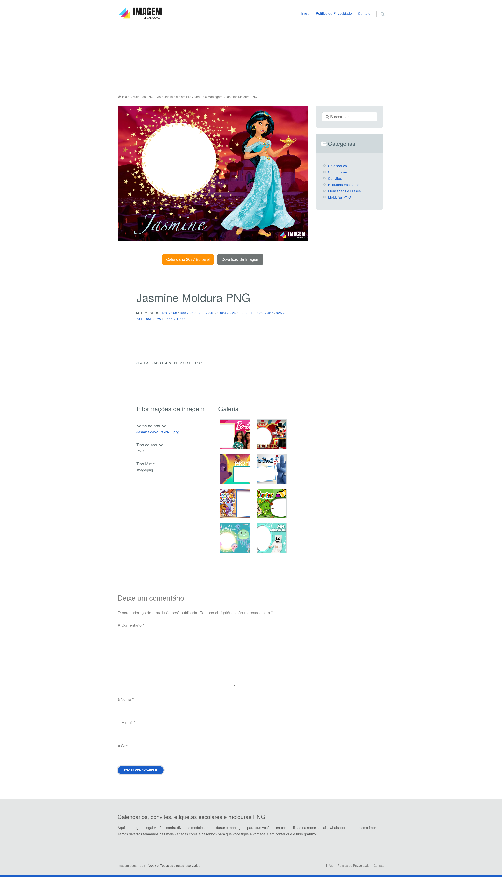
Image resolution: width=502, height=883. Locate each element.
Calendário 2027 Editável (188, 259)
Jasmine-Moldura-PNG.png (157, 431)
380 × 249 (247, 312)
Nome (127, 699)
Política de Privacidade (334, 13)
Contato (364, 13)
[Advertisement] (251, 57)
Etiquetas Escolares (343, 184)
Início (305, 13)
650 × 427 (265, 312)
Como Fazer (337, 172)
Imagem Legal (127, 865)
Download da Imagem (240, 259)
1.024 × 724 (226, 312)
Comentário (132, 625)
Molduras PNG (339, 197)
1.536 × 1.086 (175, 319)
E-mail (128, 722)
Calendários (337, 165)
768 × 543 (206, 312)
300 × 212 (188, 312)
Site (124, 746)
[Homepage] (140, 13)
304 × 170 (153, 319)
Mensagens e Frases (344, 190)
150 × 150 (169, 312)
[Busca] (379, 9)
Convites (335, 178)
